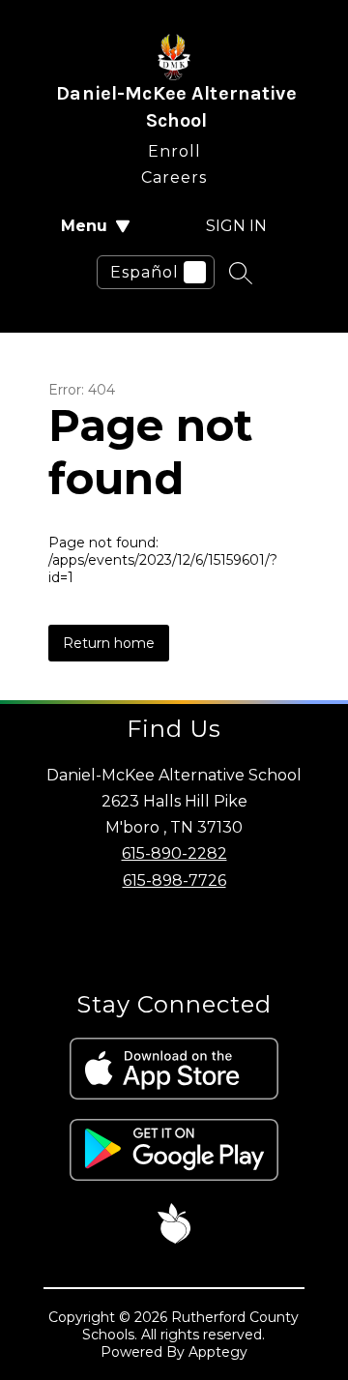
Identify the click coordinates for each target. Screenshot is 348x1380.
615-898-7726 (174, 880)
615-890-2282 (174, 853)
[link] (174, 147)
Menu (84, 226)
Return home (109, 643)
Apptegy (217, 1352)
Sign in (236, 226)
